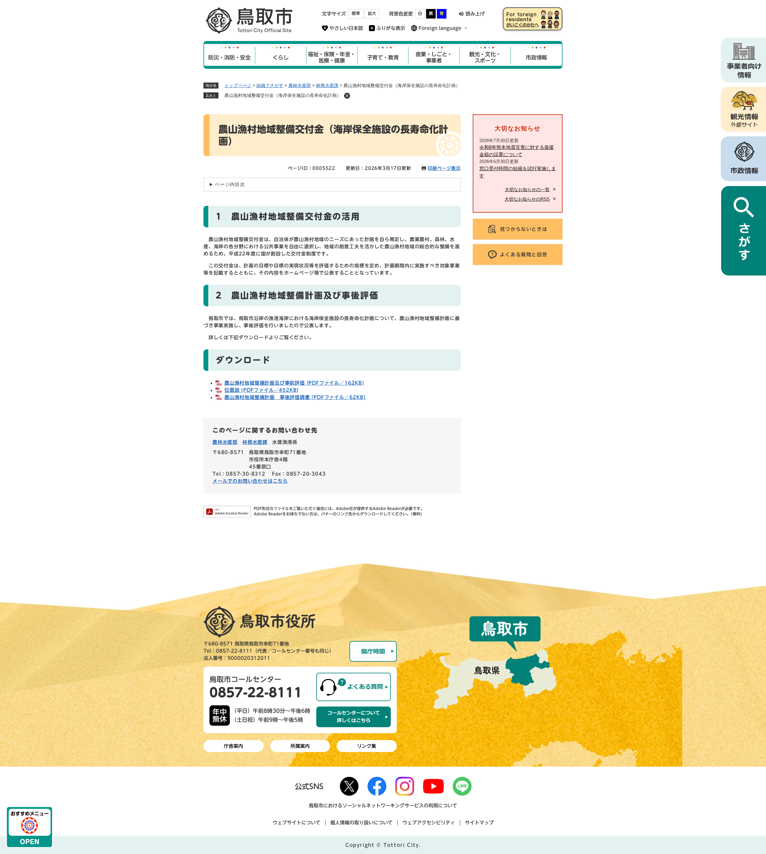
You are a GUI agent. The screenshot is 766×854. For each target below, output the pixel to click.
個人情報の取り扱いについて (361, 822)
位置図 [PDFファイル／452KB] (261, 390)
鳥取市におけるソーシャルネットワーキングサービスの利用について (383, 805)
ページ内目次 (230, 184)
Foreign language (440, 28)
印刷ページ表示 (444, 168)
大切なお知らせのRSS (527, 199)
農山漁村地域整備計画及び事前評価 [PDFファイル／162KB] (294, 382)
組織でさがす (269, 85)
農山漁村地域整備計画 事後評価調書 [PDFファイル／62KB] (295, 397)
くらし (280, 57)
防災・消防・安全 (229, 57)
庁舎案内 (233, 746)
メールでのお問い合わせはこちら (250, 481)
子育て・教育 (383, 57)
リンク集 (366, 746)
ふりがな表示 (390, 28)
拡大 (372, 13)
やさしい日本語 (346, 28)
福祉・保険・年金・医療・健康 (331, 57)
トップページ (237, 85)
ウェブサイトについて (296, 822)
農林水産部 (299, 85)
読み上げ (475, 13)
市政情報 (536, 57)
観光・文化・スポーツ (485, 57)
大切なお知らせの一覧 (527, 189)
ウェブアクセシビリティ (428, 822)
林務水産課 (327, 85)
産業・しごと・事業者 (434, 57)
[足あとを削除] (347, 95)
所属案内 (300, 746)
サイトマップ (479, 822)
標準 (356, 13)
